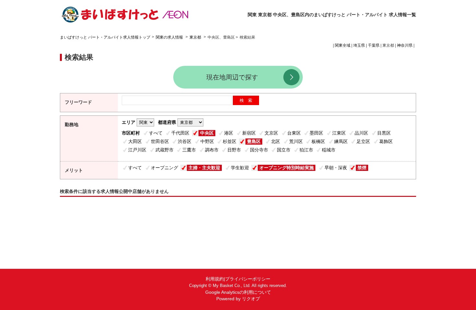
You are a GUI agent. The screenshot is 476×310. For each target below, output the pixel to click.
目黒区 (384, 133)
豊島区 (254, 141)
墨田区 (316, 133)
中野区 (207, 141)
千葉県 (374, 45)
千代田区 (180, 133)
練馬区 (341, 141)
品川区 (361, 133)
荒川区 (296, 141)
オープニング (164, 167)
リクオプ (251, 298)
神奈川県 (405, 45)
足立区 (363, 141)
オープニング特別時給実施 (286, 167)
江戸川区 (137, 149)
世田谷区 (160, 141)
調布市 (212, 149)
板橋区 (318, 141)
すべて (156, 133)
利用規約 (215, 278)
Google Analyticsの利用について (238, 292)
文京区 (271, 133)
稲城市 (328, 149)
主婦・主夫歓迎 (204, 167)
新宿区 (249, 133)
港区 (228, 133)
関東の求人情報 (170, 37)
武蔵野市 (164, 149)
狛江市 (306, 149)
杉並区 (229, 141)
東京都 (195, 37)
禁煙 (362, 167)
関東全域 (342, 45)
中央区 (207, 133)
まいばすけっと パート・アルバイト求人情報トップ (105, 37)
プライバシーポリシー (247, 278)
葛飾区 (386, 141)
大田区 (135, 141)
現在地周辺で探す (232, 77)
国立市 (283, 149)
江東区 (339, 133)
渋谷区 (184, 141)
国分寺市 (259, 149)
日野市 (234, 149)
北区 (275, 141)
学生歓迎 (240, 167)
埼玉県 (359, 45)
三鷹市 (189, 149)
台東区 (294, 133)
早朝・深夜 (335, 167)
